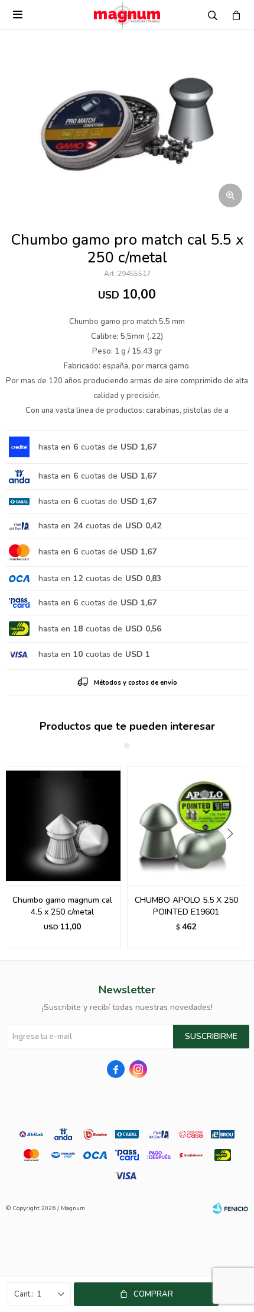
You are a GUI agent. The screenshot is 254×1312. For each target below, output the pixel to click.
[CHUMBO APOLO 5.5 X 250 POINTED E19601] (186, 825)
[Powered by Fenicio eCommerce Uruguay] (230, 1208)
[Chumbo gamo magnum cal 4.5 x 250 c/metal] (62, 825)
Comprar (153, 1294)
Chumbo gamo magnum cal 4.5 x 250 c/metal (62, 906)
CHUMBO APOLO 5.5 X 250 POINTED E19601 (186, 906)
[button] (234, 858)
